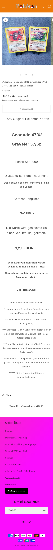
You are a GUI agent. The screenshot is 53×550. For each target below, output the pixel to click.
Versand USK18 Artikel (16, 451)
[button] (4, 6)
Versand (14, 100)
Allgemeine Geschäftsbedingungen (22, 471)
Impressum (10, 484)
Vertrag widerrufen (16, 491)
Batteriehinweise (13, 464)
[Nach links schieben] (20, 75)
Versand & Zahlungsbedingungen (21, 444)
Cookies (9, 457)
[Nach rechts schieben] (33, 75)
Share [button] (8, 395)
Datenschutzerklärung (16, 437)
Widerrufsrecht (12, 477)
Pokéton (22, 545)
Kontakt (9, 431)
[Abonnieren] (44, 510)
